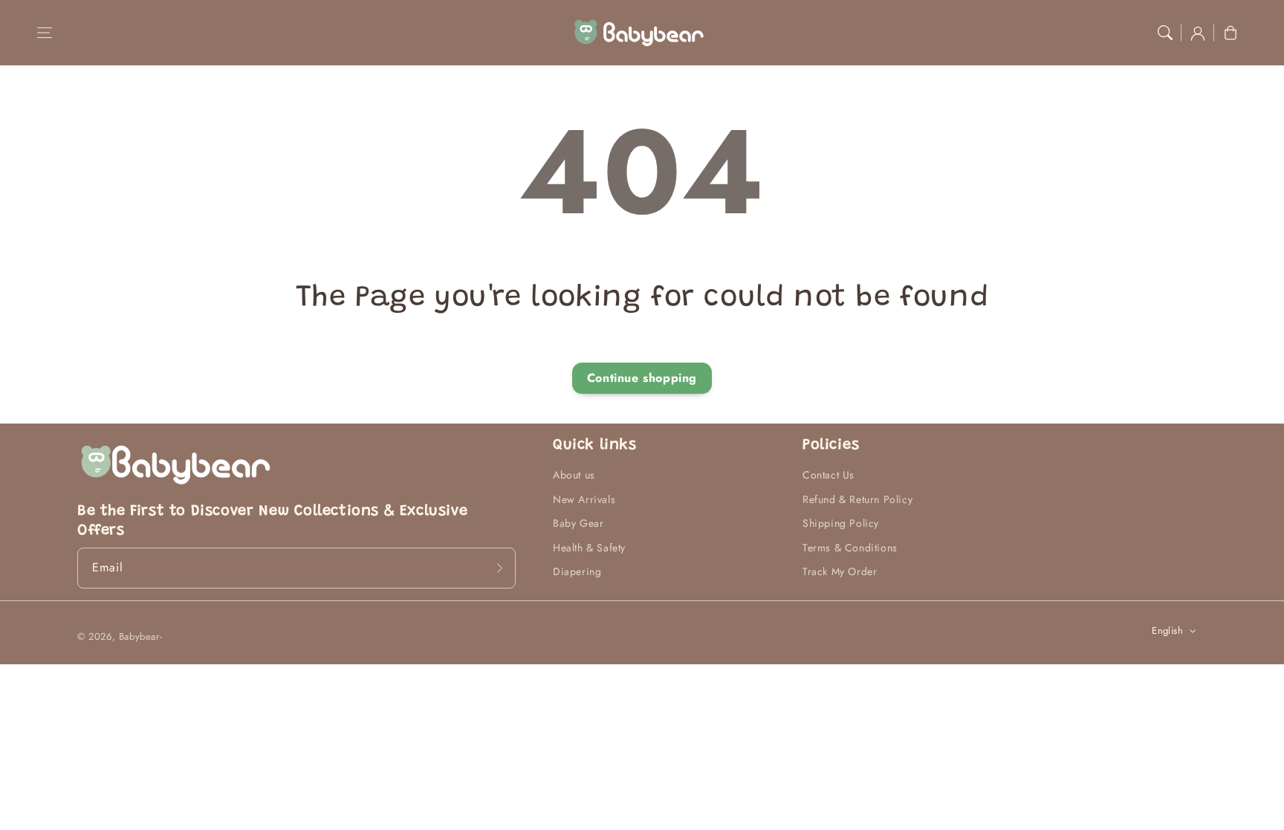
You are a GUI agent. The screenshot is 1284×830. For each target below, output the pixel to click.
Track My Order (839, 571)
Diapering (577, 571)
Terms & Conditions (850, 547)
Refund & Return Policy (857, 499)
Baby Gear (578, 523)
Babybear (139, 636)
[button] (44, 32)
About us (574, 474)
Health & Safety (589, 547)
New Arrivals (584, 499)
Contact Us (828, 474)
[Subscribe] (499, 568)
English (1167, 630)
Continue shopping (642, 377)
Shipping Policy (840, 523)
